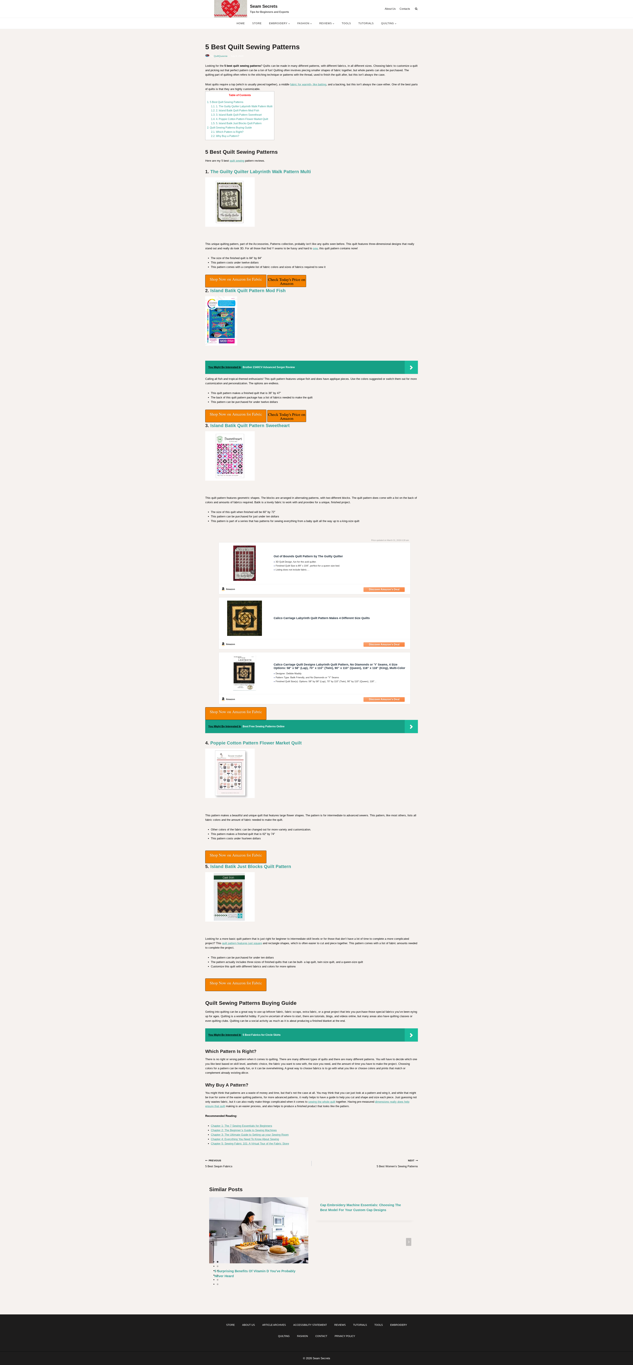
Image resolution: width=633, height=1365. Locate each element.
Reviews (340, 1324)
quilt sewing (237, 160)
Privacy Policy (345, 1336)
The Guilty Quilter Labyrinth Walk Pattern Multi (260, 171)
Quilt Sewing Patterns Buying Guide (229, 127)
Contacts (405, 8)
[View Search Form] (416, 9)
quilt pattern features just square (242, 943)
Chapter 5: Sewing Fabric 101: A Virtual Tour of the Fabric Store (250, 1143)
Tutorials (366, 23)
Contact (321, 1336)
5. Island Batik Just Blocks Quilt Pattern (236, 123)
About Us (390, 8)
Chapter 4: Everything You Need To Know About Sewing (245, 1139)
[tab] (217, 1262)
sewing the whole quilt (321, 1101)
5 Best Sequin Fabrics (218, 1163)
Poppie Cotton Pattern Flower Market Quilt (256, 743)
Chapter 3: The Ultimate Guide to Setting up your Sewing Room (250, 1134)
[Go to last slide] (214, 1242)
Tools (346, 23)
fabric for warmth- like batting (308, 84)
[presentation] (258, 1230)
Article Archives (274, 1324)
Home (241, 23)
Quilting (284, 1336)
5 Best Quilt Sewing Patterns (225, 102)
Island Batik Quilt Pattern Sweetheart (250, 425)
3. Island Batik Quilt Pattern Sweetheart (236, 114)
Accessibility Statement (310, 1324)
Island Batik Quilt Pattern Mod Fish (248, 290)
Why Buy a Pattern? (225, 135)
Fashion (302, 1336)
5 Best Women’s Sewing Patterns (397, 1163)
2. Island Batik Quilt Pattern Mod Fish (235, 110)
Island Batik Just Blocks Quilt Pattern (250, 866)
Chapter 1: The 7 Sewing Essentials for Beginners (241, 1125)
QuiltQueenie (220, 56)
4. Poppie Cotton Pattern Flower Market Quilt (239, 118)
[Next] (408, 1242)
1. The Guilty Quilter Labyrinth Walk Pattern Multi (241, 106)
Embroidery (398, 1324)
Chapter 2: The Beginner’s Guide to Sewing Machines (244, 1130)
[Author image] (207, 56)
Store (257, 23)
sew (315, 248)
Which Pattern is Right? (227, 131)
